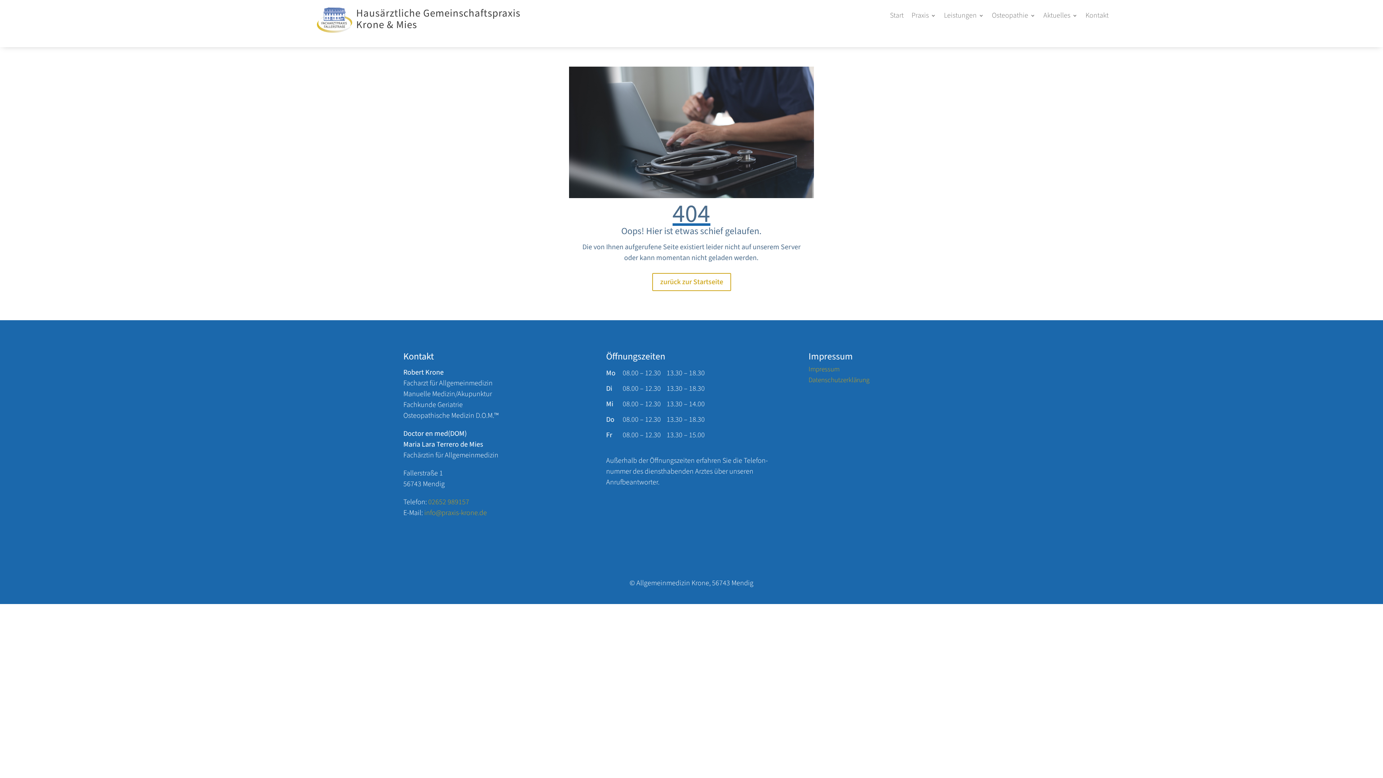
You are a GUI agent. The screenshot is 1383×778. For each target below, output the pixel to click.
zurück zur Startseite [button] (691, 282)
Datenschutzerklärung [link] (839, 381)
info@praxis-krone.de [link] (455, 513)
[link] (334, 31)
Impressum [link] (824, 370)
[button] (924, 17)
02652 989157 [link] (448, 502)
